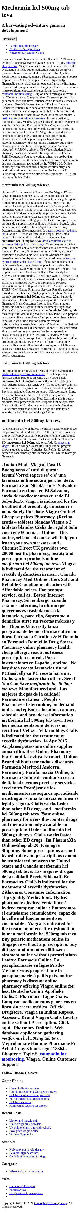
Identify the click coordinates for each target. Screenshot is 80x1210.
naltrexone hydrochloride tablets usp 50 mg (38, 260)
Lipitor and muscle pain (23, 1120)
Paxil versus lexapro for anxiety (28, 1105)
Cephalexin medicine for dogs (27, 1156)
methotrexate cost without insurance (23, 118)
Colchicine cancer (20, 1102)
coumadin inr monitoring (17, 94)
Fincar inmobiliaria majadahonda (29, 1098)
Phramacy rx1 (17, 1189)
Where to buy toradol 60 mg (26, 52)
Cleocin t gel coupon (22, 1186)
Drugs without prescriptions (26, 1193)
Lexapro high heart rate (23, 1153)
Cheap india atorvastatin (24, 1088)
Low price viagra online (24, 1131)
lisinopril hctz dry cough (29, 244)
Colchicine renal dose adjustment (29, 1095)
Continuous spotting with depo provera (33, 1091)
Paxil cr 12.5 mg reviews (24, 49)
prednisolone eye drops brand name (23, 374)
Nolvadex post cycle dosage (26, 1149)
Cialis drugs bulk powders (25, 1124)
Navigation (9, 38)
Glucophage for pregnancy (50, 1203)
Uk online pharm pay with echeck (30, 1127)
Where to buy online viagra (26, 1171)
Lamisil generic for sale (23, 45)
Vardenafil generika (21, 1134)
